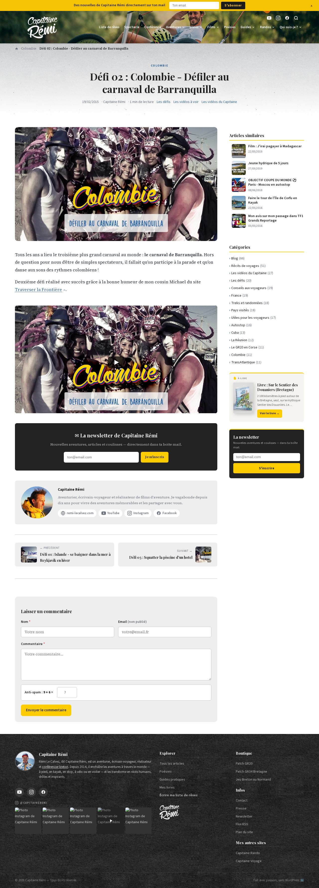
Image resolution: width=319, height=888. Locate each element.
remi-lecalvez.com (80, 513)
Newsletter (244, 816)
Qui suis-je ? (289, 27)
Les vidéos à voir (186, 101)
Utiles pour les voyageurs (253, 317)
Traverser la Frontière (38, 290)
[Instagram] (278, 18)
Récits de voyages (248, 265)
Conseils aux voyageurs (252, 288)
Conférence (152, 27)
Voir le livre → (269, 413)
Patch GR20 (244, 763)
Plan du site (244, 832)
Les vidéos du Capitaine (219, 101)
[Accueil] (16, 48)
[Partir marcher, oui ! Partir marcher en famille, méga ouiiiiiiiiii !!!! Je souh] (111, 820)
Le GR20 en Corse (247, 347)
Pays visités (243, 310)
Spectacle (131, 27)
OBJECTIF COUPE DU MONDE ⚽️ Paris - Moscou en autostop (272, 182)
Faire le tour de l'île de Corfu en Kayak (272, 200)
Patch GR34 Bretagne (251, 771)
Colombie (28, 48)
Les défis (163, 101)
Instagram (141, 513)
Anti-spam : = (39, 692)
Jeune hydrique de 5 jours (268, 163)
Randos (265, 27)
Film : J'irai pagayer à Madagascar (275, 146)
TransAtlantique (246, 362)
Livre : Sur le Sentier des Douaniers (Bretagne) (277, 387)
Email (132, 621)
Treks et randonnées (250, 303)
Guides (245, 27)
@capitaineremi (33, 803)
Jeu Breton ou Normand (253, 779)
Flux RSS (242, 824)
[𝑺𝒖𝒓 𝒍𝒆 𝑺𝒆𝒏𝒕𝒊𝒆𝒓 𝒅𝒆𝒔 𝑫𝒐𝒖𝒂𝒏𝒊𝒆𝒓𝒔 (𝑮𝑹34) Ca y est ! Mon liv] (56, 820)
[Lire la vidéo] (116, 362)
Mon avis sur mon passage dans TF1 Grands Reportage (275, 218)
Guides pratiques (172, 779)
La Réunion (242, 340)
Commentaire (33, 644)
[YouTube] (269, 18)
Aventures (173, 27)
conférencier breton (55, 767)
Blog (237, 258)
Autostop (241, 325)
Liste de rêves (109, 27)
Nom (25, 621)
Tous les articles (172, 763)
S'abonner (233, 5)
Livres (194, 27)
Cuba (238, 332)
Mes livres (167, 787)
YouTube (113, 513)
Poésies (230, 27)
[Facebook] (287, 18)
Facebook (169, 513)
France (239, 295)
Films (211, 27)
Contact (241, 800)
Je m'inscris (154, 456)
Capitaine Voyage (249, 861)
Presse (241, 808)
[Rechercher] (296, 18)
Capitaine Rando (248, 853)
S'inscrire (266, 468)
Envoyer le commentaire (46, 710)
